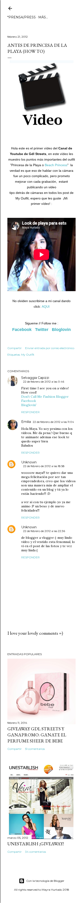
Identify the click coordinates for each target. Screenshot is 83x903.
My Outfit (27, 354)
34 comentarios (35, 851)
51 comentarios (35, 749)
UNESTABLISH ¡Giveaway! (35, 844)
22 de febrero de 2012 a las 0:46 (43, 381)
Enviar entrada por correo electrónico (49, 348)
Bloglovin (61, 329)
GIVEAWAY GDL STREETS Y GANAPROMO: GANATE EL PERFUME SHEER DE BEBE (36, 735)
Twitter (41, 329)
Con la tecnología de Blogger (45, 881)
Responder (30, 412)
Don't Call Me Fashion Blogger (45, 396)
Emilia (26, 422)
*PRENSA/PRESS (21, 17)
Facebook (22, 329)
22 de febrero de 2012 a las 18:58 (44, 466)
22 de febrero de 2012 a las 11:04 (53, 422)
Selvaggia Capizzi (35, 378)
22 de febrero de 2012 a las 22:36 (44, 531)
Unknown (29, 462)
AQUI (46, 306)
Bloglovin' (28, 405)
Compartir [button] (14, 348)
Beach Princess (56, 165)
